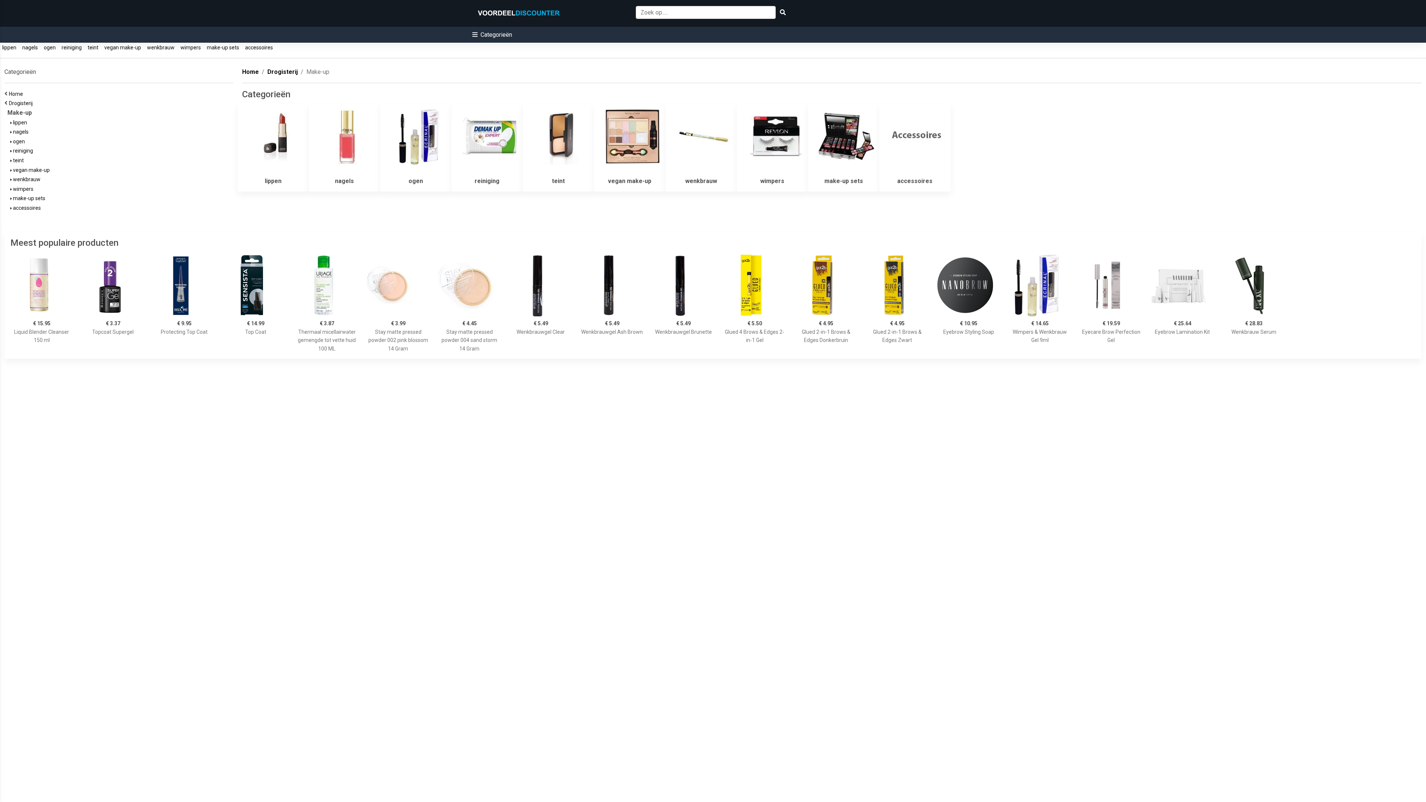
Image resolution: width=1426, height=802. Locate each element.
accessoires (259, 47)
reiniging (71, 47)
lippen (9, 47)
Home (17, 94)
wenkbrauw (161, 47)
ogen (50, 47)
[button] (492, 34)
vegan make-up (122, 47)
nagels (30, 47)
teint (93, 47)
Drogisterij (22, 103)
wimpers (190, 47)
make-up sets (223, 47)
